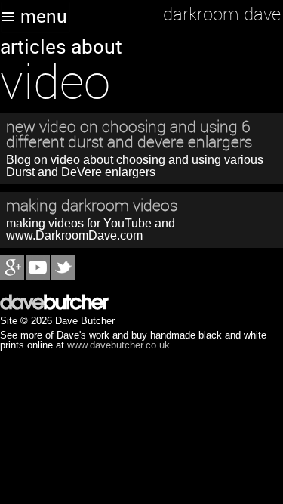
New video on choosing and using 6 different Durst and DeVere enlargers (129, 134)
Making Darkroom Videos (91, 204)
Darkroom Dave (222, 14)
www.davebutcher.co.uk (118, 345)
